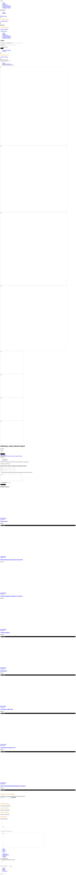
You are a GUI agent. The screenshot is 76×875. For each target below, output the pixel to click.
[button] (0, 17)
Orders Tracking (6, 854)
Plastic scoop (3, 521)
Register (4, 13)
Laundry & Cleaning (7, 6)
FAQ (3, 851)
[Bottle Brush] (30, 665)
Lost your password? (7, 50)
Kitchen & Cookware (7, 5)
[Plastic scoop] (30, 516)
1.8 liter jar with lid (5, 632)
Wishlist (4, 856)
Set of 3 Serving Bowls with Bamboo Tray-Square (12, 786)
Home (4, 2)
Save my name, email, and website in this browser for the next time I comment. (17, 472)
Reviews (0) (5, 459)
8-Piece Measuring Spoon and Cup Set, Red (11, 559)
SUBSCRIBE (13, 797)
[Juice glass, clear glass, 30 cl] (30, 742)
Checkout (4, 855)
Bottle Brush (3, 670)
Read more (2, 519)
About (4, 848)
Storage (20, 456)
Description (5, 458)
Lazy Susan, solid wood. (6, 709)
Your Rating (2, 482)
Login (4, 12)
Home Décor (5, 4)
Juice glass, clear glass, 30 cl (7, 747)
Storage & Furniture (6, 7)
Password (2, 45)
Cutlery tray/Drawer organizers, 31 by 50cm (11, 596)
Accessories (7, 456)
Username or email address (6, 42)
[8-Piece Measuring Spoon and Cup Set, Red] (30, 554)
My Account (5, 853)
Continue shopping (4, 21)
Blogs (4, 849)
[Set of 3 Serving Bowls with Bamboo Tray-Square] (30, 780)
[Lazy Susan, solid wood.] (30, 704)
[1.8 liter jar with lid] (30, 627)
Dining (4, 3)
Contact (4, 850)
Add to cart (2, 557)
